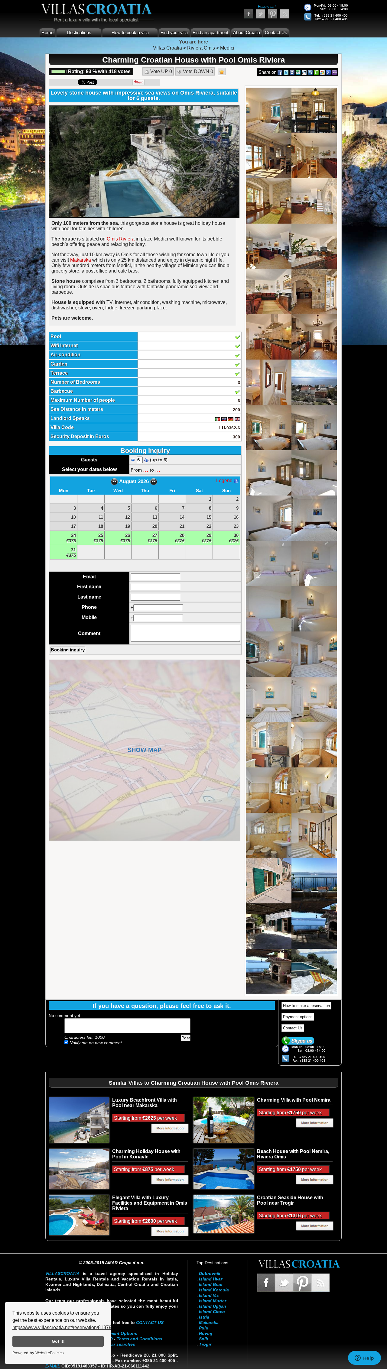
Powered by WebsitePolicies (38, 1353)
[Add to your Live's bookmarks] (322, 72)
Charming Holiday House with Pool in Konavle (146, 1154)
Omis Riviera (121, 238)
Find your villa (174, 32)
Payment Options (119, 1333)
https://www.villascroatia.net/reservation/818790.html (68, 1327)
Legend (225, 480)
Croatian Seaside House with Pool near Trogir (290, 1200)
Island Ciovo (212, 1311)
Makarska (80, 260)
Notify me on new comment (95, 1042)
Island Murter (212, 1300)
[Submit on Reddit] (304, 72)
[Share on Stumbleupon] (298, 72)
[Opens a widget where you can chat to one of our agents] (364, 1358)
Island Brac (210, 1284)
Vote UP (160, 71)
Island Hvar (210, 1279)
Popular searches (117, 1344)
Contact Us (276, 32)
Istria (204, 1317)
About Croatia (246, 32)
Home (47, 32)
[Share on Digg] (310, 72)
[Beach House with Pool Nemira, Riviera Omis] (224, 1168)
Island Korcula (214, 1289)
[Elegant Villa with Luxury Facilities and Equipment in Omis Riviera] (79, 1214)
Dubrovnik (209, 1273)
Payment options (298, 1017)
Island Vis (209, 1295)
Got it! (58, 1341)
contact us (150, 1322)
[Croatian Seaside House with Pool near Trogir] (224, 1213)
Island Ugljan (212, 1306)
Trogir (205, 1344)
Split (203, 1338)
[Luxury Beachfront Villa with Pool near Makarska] (79, 1119)
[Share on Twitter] (286, 72)
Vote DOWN (197, 71)
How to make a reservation (306, 1005)
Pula (203, 1327)
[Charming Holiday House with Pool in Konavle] (79, 1168)
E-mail (52, 1366)
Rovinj (205, 1333)
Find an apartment (210, 32)
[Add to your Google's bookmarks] (328, 72)
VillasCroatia (62, 1273)
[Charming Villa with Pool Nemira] (224, 1119)
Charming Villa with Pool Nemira (293, 1100)
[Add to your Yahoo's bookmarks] (334, 72)
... (145, 469)
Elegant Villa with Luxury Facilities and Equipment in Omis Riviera (149, 1203)
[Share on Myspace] (292, 72)
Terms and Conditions (139, 1338)
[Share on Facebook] (280, 72)
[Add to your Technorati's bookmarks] (316, 72)
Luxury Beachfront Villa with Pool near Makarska (144, 1102)
